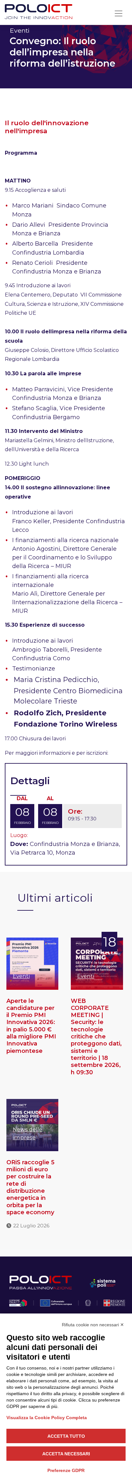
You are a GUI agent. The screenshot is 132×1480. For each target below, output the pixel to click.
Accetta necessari (66, 1453)
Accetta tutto (66, 1436)
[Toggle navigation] (118, 13)
